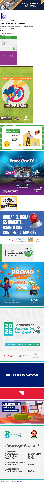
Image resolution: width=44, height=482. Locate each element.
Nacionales (4, 15)
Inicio (3, 13)
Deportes (4, 18)
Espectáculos (4, 16)
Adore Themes (19, 481)
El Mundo (4, 17)
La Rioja (3, 14)
